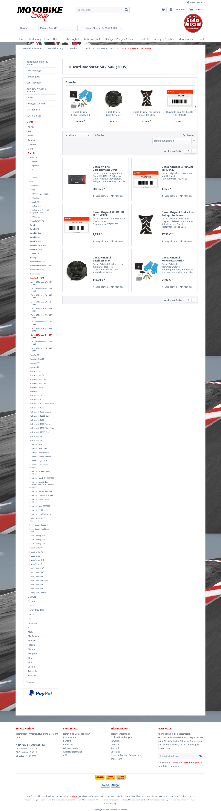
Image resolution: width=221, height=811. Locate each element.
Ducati (31, 153)
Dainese (32, 144)
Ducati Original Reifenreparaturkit (80, 113)
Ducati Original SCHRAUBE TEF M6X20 (177, 168)
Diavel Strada (35, 241)
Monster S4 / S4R (36, 278)
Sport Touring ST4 (37, 539)
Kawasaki (32, 623)
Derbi (31, 148)
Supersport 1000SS (37, 592)
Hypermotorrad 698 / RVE (40, 265)
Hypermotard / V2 (37, 261)
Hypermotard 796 (37, 269)
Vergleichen (101, 195)
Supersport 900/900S (38, 580)
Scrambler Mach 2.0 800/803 (41, 478)
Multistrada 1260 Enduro (40, 424)
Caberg (31, 140)
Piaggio (31, 644)
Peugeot (32, 640)
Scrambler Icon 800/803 (39, 506)
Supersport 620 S (36, 568)
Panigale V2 (34, 161)
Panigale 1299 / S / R (38, 221)
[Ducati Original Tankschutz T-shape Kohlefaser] (146, 98)
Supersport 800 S (36, 576)
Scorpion (32, 653)
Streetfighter (35, 556)
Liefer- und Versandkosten (76, 733)
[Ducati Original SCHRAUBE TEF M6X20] (146, 179)
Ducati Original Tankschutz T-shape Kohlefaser (146, 113)
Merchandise (33, 109)
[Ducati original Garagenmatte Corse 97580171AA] (77, 179)
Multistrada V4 (35, 436)
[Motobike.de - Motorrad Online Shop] (40, 14)
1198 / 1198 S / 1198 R (39, 194)
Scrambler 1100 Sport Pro (40, 514)
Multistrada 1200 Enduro (40, 412)
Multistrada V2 (35, 440)
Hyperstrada (34, 273)
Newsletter (115, 740)
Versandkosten (73, 796)
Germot (31, 601)
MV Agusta (33, 636)
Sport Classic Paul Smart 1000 (39, 530)
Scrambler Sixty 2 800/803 (40, 491)
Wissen (30, 682)
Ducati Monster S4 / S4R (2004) (41, 329)
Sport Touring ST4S (37, 543)
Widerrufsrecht (70, 748)
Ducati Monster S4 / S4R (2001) (41, 309)
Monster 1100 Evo (37, 375)
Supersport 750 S (36, 572)
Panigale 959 (34, 202)
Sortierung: (189, 135)
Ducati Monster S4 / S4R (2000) (41, 303)
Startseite (115, 748)
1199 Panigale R (36, 217)
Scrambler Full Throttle (39, 452)
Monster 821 (34, 367)
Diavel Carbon (35, 233)
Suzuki (31, 666)
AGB (65, 755)
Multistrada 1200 (36, 399)
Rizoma (31, 649)
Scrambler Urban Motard (40, 456)
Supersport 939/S (37, 584)
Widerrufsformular (72, 751)
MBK (30, 631)
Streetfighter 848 (36, 560)
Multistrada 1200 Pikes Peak (41, 403)
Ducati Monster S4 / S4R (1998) (41, 289)
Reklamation (69, 737)
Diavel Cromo (35, 237)
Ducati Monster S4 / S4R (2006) (41, 342)
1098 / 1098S (35, 185)
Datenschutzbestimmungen (185, 762)
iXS (29, 618)
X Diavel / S (34, 253)
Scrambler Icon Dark (38, 448)
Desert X (33, 157)
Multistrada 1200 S (37, 407)
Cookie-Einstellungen (121, 737)
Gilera (31, 605)
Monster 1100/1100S (38, 379)
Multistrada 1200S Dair (39, 416)
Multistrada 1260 (36, 420)
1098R (32, 190)
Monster (33, 391)
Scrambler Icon (35, 444)
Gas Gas (32, 596)
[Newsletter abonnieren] (200, 756)
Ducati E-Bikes (33, 115)
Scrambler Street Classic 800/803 (39, 472)
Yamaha (32, 675)
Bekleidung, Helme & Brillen (37, 63)
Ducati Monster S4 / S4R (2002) (41, 316)
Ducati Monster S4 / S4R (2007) (41, 349)
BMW (30, 135)
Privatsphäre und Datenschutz (125, 755)
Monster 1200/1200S (38, 383)
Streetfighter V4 (36, 547)
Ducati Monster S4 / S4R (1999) (41, 296)
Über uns (115, 751)
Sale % (29, 97)
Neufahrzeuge (33, 70)
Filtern (72, 135)
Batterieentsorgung (120, 733)
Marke (29, 121)
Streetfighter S (35, 564)
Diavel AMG (34, 229)
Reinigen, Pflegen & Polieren (36, 90)
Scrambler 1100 (36, 510)
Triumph (32, 671)
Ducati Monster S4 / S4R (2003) (41, 323)
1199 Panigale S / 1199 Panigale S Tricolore (39, 211)
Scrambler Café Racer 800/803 (38, 466)
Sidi (30, 662)
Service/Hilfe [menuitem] (196, 2)
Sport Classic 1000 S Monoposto (38, 519)
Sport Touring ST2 (37, 535)
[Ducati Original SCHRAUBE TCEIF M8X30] (179, 98)
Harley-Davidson (36, 609)
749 (31, 169)
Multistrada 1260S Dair (39, 432)
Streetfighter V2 (36, 552)
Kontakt (67, 740)
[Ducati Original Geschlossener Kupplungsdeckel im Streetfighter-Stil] (113, 98)
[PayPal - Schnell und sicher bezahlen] (40, 693)
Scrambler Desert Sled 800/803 (39, 500)
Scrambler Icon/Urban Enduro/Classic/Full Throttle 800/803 (41, 484)
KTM (30, 627)
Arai (30, 131)
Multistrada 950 (36, 395)
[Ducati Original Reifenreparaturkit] (80, 98)
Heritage (33, 257)
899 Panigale (34, 198)
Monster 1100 (35, 371)
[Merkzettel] (163, 10)
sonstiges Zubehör (35, 103)
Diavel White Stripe (37, 245)
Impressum (116, 758)
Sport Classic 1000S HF (39, 525)
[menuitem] (103, 10)
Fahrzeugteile (33, 76)
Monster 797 (34, 363)
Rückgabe (68, 744)
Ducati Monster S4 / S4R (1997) (41, 283)
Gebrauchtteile (33, 82)
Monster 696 (34, 355)
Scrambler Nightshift (38, 460)
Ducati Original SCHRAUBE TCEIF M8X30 (179, 113)
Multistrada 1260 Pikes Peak (41, 428)
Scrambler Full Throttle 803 (41, 495)
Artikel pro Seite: (173, 151)
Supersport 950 (36, 588)
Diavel (32, 225)
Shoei (31, 658)
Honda (31, 614)
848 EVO (33, 177)
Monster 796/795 (36, 359)
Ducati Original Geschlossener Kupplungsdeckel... (113, 113)
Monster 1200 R (36, 387)
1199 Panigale (35, 206)
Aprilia (31, 126)
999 (31, 181)
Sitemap (114, 744)
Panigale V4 (34, 165)
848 (31, 173)
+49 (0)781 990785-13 (30, 745)
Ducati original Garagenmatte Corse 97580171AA (105, 168)
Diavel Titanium (36, 249)
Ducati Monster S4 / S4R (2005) (41, 336)
